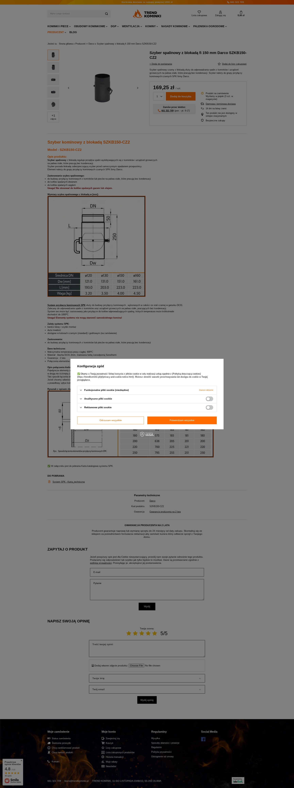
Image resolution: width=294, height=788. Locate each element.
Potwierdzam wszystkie (182, 420)
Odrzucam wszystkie (111, 420)
